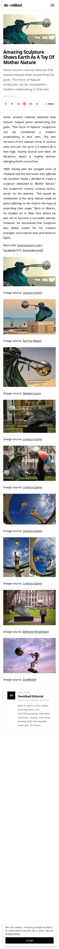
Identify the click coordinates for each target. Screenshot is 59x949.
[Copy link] (37, 104)
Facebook (9, 250)
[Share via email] (30, 104)
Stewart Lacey (32, 393)
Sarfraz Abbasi (32, 341)
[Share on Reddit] (24, 104)
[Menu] (52, 5)
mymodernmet (32, 250)
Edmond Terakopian (36, 631)
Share (51, 103)
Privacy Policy (12, 933)
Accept (29, 940)
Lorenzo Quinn (32, 293)
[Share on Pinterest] (12, 104)
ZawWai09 (29, 679)
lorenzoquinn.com (29, 245)
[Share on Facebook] (6, 104)
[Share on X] (18, 104)
